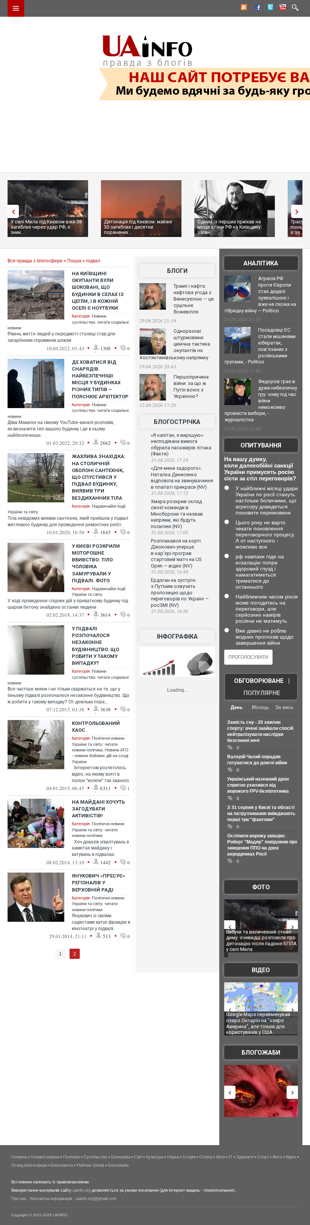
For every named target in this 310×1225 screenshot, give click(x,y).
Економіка (120, 1157)
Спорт (263, 1157)
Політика (71, 1157)
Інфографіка (177, 636)
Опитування (260, 445)
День (237, 707)
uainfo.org (82, 1190)
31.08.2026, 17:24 (169, 460)
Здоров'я (244, 1157)
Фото (261, 887)
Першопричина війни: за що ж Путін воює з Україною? (191, 386)
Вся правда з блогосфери (35, 260)
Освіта (205, 1157)
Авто (220, 1157)
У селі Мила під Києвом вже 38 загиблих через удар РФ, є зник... (46, 227)
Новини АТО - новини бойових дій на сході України (100, 756)
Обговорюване (259, 680)
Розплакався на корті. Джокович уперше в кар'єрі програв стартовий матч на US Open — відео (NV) (176, 553)
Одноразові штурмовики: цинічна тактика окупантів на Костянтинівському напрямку (175, 344)
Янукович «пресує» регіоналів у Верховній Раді (98, 882)
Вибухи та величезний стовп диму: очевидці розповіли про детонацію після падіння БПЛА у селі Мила (261, 940)
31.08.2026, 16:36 (169, 611)
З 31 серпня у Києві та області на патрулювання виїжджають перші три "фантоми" (261, 813)
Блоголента (62, 1165)
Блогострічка (177, 421)
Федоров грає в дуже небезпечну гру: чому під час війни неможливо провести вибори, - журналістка (261, 400)
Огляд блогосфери (29, 1165)
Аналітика (260, 263)
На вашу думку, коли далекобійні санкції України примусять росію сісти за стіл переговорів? (260, 469)
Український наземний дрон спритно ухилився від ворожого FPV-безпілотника (258, 785)
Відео (261, 970)
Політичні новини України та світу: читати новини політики (98, 744)
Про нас (19, 1198)
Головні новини (45, 1157)
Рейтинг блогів (90, 1165)
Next (298, 211)
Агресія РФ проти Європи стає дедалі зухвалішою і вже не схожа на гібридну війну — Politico (260, 294)
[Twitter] (269, 8)
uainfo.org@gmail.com (96, 1198)
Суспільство (95, 1157)
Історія (189, 1157)
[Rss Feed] (243, 8)
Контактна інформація (51, 1198)
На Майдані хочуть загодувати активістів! (98, 808)
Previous (11, 211)
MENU (16, 8)
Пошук (74, 260)
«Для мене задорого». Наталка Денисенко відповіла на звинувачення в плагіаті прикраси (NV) (182, 477)
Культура (154, 1157)
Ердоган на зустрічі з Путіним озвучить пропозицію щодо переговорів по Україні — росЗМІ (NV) (180, 592)
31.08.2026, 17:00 (169, 532)
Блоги (177, 270)
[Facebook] (256, 8)
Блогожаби (261, 1052)
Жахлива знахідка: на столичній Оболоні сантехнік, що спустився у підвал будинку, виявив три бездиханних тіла (99, 477)
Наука (173, 1157)
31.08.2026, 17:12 (169, 493)
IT (230, 1157)
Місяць (260, 707)
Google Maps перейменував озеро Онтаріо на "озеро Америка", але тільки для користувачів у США (258, 1023)
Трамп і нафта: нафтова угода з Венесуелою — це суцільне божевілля (194, 299)
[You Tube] (281, 8)
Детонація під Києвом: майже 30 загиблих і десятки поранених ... (138, 227)
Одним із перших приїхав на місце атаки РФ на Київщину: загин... (229, 227)
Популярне (261, 693)
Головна (19, 1157)
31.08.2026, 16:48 (169, 572)
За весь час (284, 708)
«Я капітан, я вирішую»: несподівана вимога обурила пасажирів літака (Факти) (181, 444)
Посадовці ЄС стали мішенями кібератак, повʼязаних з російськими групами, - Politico (260, 346)
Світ (138, 1157)
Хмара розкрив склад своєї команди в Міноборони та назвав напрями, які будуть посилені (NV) (177, 514)
